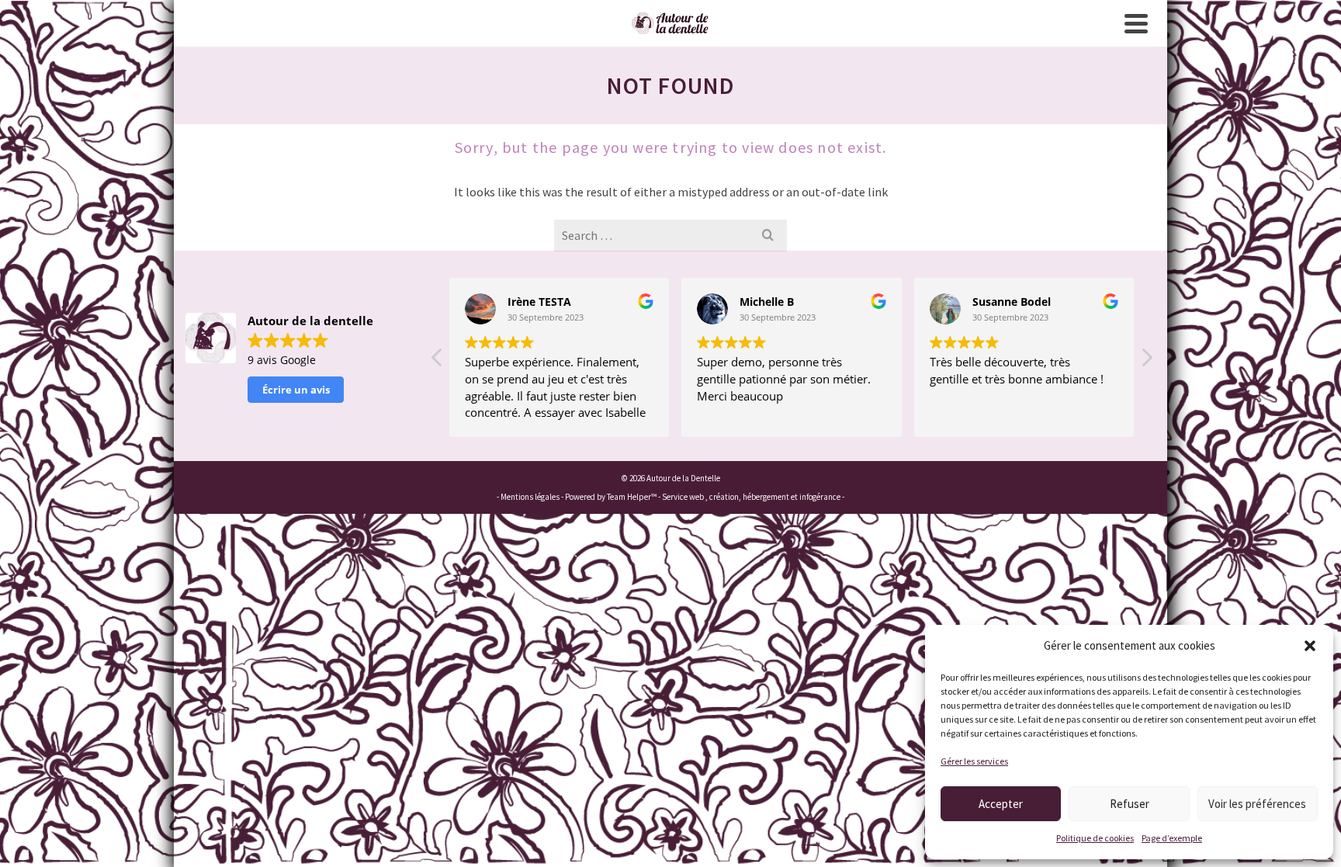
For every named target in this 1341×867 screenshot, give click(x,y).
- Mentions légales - (531, 496)
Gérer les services (974, 761)
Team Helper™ (632, 496)
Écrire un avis (296, 390)
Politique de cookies (1095, 838)
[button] (1310, 646)
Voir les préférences (1257, 803)
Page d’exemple (1172, 838)
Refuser (1129, 803)
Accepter (1001, 803)
